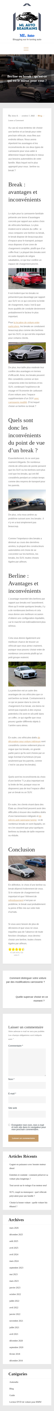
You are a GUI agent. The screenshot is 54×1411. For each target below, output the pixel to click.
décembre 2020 (16, 1341)
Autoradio (13, 1382)
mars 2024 (14, 1261)
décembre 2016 (16, 1360)
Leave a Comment (16, 120)
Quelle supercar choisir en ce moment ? (32, 999)
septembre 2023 (16, 1268)
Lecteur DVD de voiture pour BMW (25, 1402)
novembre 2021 (16, 1321)
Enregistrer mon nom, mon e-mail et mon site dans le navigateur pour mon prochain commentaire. (28, 1127)
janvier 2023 (14, 1287)
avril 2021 (13, 1334)
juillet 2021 (14, 1327)
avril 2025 (13, 1248)
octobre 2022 (15, 1294)
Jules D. (14, 116)
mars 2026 (14, 1228)
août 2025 (13, 1241)
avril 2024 (13, 1254)
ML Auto (27, 35)
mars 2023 (14, 1281)
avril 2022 (13, 1307)
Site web (12, 1108)
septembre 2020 (16, 1347)
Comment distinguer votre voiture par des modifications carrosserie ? (26, 980)
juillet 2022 (14, 1301)
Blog (40, 116)
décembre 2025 (16, 1234)
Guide (12, 1395)
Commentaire (15, 1046)
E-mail (12, 1093)
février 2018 (14, 1354)
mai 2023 (13, 1274)
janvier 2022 (14, 1314)
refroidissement (15, 900)
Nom (11, 1079)
